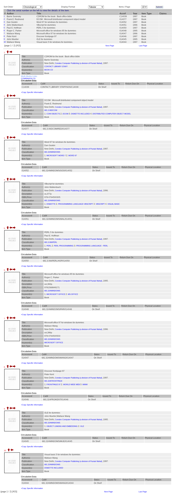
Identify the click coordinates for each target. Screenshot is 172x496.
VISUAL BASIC (114, 204)
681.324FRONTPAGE (53, 381)
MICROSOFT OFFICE (56, 294)
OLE (82, 426)
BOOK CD (48, 70)
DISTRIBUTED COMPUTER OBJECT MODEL (112, 114)
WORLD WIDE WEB (71, 384)
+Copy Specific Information (32, 92)
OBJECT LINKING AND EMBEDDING (62, 426)
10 (5, 42)
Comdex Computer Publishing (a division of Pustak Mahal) (78, 63)
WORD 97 (72, 155)
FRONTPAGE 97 (53, 384)
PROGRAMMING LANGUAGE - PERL (92, 246)
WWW (85, 384)
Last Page (143, 46)
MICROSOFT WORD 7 (56, 155)
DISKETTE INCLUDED (80, 114)
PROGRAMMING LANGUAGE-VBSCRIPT (75, 204)
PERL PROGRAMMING (64, 246)
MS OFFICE (73, 294)
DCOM (65, 114)
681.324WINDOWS (52, 152)
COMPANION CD (28, 78)
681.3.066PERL (50, 242)
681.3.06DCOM (50, 110)
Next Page (109, 46)
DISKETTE (51, 204)
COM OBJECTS (53, 114)
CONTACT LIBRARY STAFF (56, 66)
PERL (49, 246)
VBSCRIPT (100, 204)
